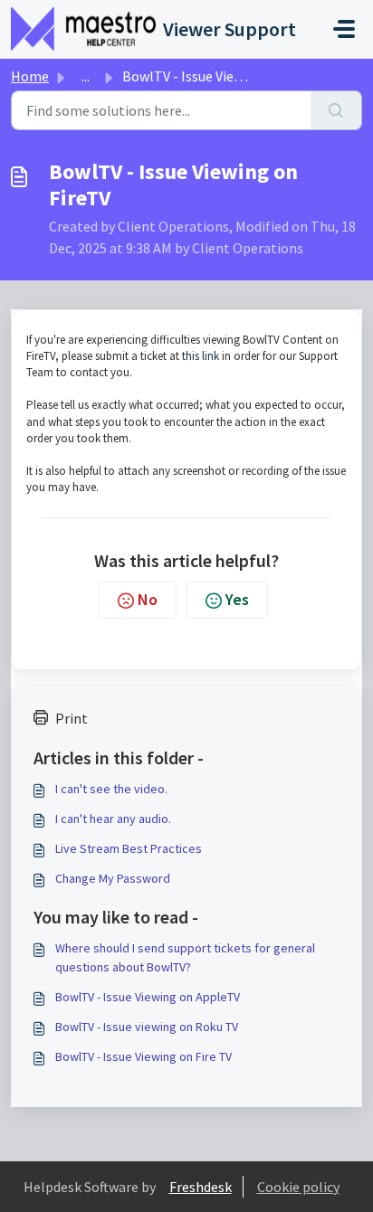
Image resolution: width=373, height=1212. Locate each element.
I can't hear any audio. (113, 818)
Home (30, 76)
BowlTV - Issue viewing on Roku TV (146, 1026)
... (85, 76)
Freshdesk (200, 1187)
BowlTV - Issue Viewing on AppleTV (147, 997)
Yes (237, 599)
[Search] (336, 110)
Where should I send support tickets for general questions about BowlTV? (185, 957)
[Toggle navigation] (344, 29)
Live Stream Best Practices (128, 848)
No (148, 599)
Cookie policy (298, 1187)
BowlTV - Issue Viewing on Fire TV (143, 1056)
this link (200, 356)
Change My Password (112, 878)
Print (71, 718)
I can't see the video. (111, 789)
